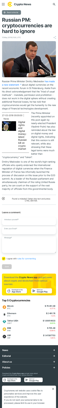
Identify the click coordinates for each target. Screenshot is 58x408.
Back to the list (12, 12)
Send (7, 267)
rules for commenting (26, 258)
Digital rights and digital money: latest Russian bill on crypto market (22, 135)
